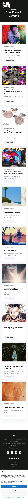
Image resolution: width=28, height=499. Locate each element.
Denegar (14, 490)
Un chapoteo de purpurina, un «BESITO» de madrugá (13, 288)
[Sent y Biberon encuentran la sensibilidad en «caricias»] (14, 196)
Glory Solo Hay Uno (10, 250)
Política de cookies (7, 497)
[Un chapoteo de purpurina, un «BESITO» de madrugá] (14, 273)
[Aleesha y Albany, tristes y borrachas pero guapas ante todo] (14, 116)
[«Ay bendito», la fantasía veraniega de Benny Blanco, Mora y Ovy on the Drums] (14, 34)
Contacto (14, 462)
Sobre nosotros (14, 461)
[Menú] (25, 4)
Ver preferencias (14, 494)
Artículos (14, 466)
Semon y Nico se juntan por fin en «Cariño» (13, 367)
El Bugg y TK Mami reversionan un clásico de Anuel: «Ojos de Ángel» (13, 91)
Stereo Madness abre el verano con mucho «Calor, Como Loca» (14, 406)
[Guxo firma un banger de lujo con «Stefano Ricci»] (14, 313)
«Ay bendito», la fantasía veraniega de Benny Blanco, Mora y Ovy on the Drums (13, 50)
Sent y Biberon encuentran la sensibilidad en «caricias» (13, 211)
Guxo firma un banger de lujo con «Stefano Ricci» (13, 328)
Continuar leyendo (9, 61)
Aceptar (14, 486)
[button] (26, 472)
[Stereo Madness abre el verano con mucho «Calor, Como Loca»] (14, 391)
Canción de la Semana (9, 46)
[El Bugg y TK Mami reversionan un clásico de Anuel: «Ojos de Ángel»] (14, 75)
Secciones (14, 464)
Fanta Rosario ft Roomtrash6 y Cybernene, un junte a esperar (13, 172)
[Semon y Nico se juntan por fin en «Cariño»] (14, 352)
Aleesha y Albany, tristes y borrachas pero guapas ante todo (13, 132)
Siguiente (22, 424)
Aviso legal (22, 497)
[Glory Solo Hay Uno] (14, 236)
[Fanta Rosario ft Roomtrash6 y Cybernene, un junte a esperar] (14, 157)
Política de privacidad (15, 497)
